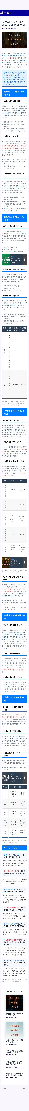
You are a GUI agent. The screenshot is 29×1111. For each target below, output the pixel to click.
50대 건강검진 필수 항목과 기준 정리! (14, 1041)
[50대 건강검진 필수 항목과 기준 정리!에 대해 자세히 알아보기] (15, 1030)
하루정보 (6, 13)
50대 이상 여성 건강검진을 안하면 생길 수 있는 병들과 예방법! (14, 1062)
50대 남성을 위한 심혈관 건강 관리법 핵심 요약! (14, 1051)
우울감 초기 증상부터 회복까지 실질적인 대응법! (14, 1074)
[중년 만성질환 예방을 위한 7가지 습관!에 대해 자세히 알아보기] (15, 1003)
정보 (7, 1017)
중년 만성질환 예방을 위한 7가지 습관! (14, 1014)
